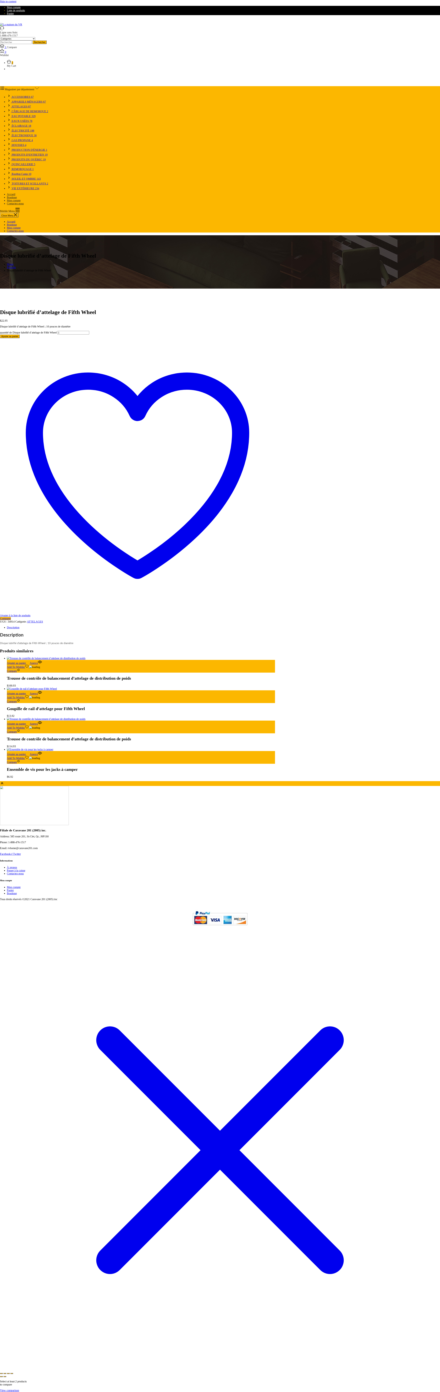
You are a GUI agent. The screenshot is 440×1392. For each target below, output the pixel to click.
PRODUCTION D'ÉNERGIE (29, 149)
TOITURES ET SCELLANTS (29, 183)
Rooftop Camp (21, 173)
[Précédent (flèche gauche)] (1, 1376)
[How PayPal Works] (220, 926)
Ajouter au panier (9, 336)
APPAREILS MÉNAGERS (28, 101)
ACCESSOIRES (22, 96)
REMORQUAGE (22, 169)
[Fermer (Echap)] (11, 1373)
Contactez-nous (15, 203)
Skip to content (8, 1)
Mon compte (14, 7)
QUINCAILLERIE (23, 164)
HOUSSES (18, 145)
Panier (10, 13)
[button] (18, 663)
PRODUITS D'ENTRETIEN (29, 154)
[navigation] (137, 226)
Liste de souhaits (16, 10)
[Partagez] (8, 1373)
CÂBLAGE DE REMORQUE (29, 111)
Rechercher (39, 42)
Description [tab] (13, 627)
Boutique (12, 197)
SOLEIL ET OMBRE (26, 178)
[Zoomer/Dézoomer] (1, 1373)
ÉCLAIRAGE (21, 125)
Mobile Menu (7, 211)
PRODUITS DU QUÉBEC (28, 159)
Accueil (11, 194)
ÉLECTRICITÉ (22, 130)
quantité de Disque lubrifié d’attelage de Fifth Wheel (28, 332)
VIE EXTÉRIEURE (25, 188)
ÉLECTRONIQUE (24, 135)
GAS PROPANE (22, 140)
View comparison (9, 1390)
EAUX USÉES (21, 121)
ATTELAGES (21, 106)
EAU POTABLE (23, 116)
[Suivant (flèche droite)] (4, 1376)
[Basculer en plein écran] (4, 1373)
